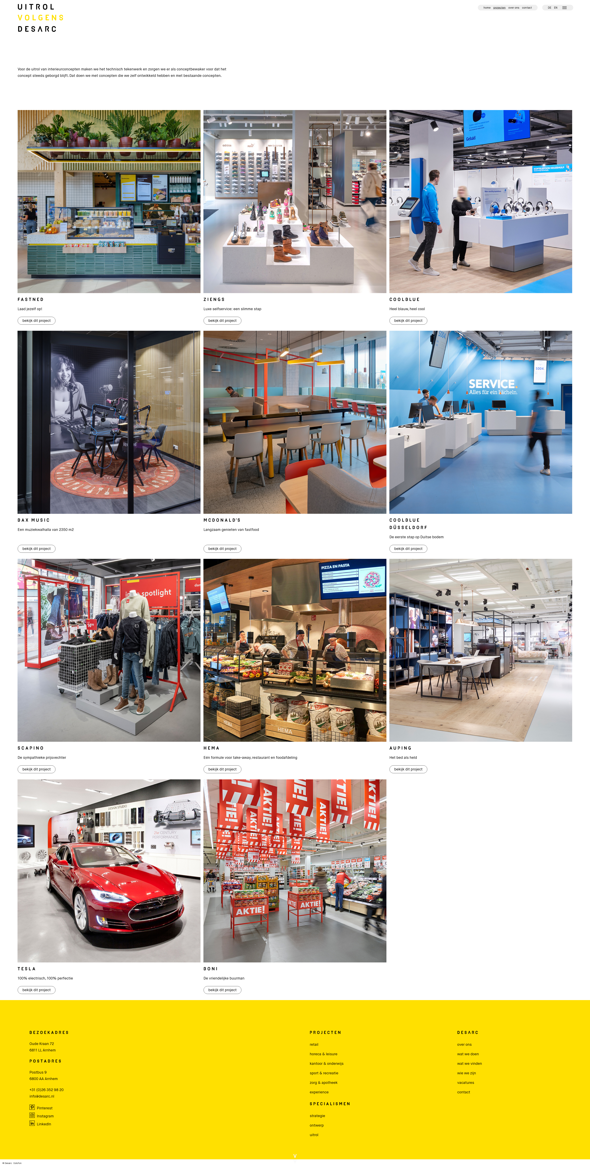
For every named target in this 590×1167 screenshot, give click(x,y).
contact (463, 1092)
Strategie (317, 1116)
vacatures (465, 1083)
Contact (527, 7)
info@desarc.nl (42, 1096)
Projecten (499, 7)
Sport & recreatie (324, 1073)
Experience (319, 1092)
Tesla (27, 969)
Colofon (17, 1163)
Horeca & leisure (323, 1054)
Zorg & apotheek (324, 1083)
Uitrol (37, 7)
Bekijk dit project (36, 321)
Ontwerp (317, 1125)
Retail (314, 1045)
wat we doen (468, 1054)
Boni (211, 969)
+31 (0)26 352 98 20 (47, 1090)
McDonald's (222, 520)
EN (555, 7)
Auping (400, 748)
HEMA (212, 748)
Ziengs (215, 300)
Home (487, 7)
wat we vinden (469, 1064)
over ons (464, 1045)
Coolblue (404, 300)
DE (549, 7)
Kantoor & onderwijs (327, 1064)
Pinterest (45, 1108)
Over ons (513, 7)
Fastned (31, 300)
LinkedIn (44, 1124)
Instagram (45, 1116)
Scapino (31, 748)
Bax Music (34, 520)
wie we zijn (466, 1073)
